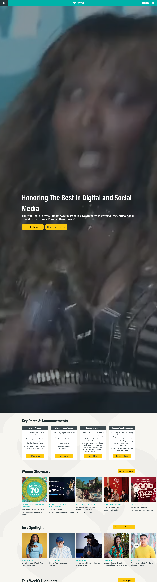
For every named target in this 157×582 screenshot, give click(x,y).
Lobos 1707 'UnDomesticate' (86, 504)
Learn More (93, 456)
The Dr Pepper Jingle (138, 504)
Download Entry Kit (56, 227)
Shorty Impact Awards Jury (124, 527)
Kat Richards (108, 560)
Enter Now (33, 227)
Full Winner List (34, 456)
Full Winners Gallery (126, 471)
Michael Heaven (82, 560)
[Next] (136, 489)
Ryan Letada (135, 560)
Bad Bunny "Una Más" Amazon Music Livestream (60, 505)
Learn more (64, 456)
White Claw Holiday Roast (113, 504)
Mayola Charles (27, 560)
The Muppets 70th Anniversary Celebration (33, 505)
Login (154, 3)
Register (145, 3)
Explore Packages (122, 456)
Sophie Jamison (54, 560)
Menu (4, 3)
